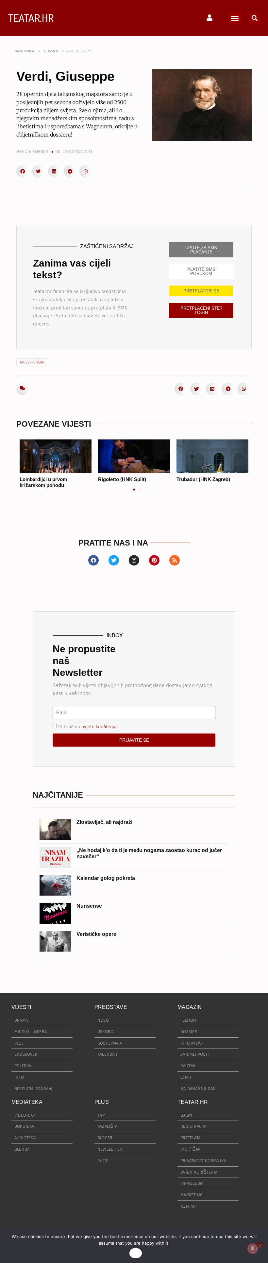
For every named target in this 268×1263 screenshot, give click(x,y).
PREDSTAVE (110, 1007)
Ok (136, 1253)
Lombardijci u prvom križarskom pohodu (43, 482)
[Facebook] (93, 560)
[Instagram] (134, 560)
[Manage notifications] (252, 1248)
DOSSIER (51, 51)
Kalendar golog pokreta (105, 878)
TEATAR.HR (31, 18)
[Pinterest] (154, 560)
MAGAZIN (189, 1007)
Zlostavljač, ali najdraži (104, 822)
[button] (234, 18)
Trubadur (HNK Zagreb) (203, 479)
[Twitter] (114, 560)
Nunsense (89, 906)
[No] (260, 1244)
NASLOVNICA (24, 51)
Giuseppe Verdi (32, 362)
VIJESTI (21, 1007)
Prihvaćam (87, 726)
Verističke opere (96, 934)
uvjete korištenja (99, 726)
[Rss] (174, 560)
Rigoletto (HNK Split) (122, 479)
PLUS (101, 1102)
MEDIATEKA (26, 1102)
